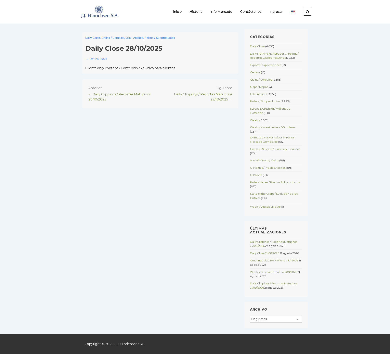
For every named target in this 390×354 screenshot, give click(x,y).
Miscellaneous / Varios (264, 160)
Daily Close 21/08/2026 (264, 253)
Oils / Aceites (134, 37)
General (255, 72)
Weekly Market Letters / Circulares (272, 127)
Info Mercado (221, 12)
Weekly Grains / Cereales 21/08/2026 (273, 272)
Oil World (256, 175)
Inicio (177, 12)
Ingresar (276, 12)
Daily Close (92, 37)
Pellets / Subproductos (160, 37)
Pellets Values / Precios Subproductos (275, 182)
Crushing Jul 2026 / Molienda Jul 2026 (274, 260)
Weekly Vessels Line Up (265, 206)
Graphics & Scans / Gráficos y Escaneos (275, 149)
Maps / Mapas (259, 86)
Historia (196, 12)
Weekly (255, 120)
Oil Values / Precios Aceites (267, 167)
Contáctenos (251, 12)
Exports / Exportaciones (265, 65)
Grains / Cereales (113, 37)
